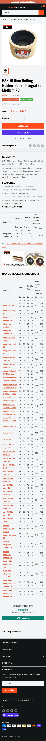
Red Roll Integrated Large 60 (9, 535)
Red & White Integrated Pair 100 (9, 564)
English (5, 700)
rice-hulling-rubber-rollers (10, 100)
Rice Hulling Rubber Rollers (19, 19)
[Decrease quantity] (13, 118)
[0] (42, 7)
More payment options (23, 138)
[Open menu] (3, 7)
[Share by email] (42, 145)
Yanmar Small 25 (9, 426)
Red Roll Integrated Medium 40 (7, 554)
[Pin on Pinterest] (34, 145)
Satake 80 (7, 440)
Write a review (23, 618)
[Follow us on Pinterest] (11, 710)
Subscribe (9, 690)
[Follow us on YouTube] (15, 710)
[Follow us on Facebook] (3, 710)
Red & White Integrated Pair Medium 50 (9, 584)
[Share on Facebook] (30, 145)
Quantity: (5, 118)
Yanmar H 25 (8, 433)
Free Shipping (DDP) (26, 100)
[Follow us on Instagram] (7, 710)
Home (5, 19)
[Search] (41, 12)
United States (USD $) (22, 700)
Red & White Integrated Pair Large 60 (9, 574)
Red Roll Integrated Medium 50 (7, 545)
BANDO (32, 19)
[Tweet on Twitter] (38, 145)
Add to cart (23, 126)
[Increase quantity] (24, 118)
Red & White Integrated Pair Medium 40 (9, 593)
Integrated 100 (8, 305)
